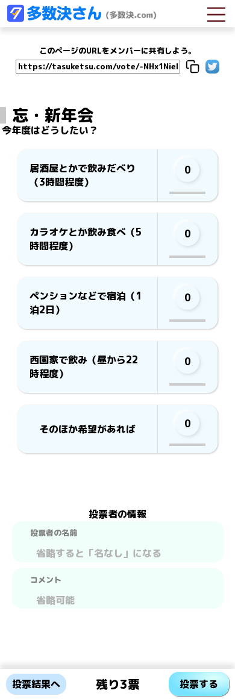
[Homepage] (81, 18)
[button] (192, 67)
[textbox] (118, 552)
